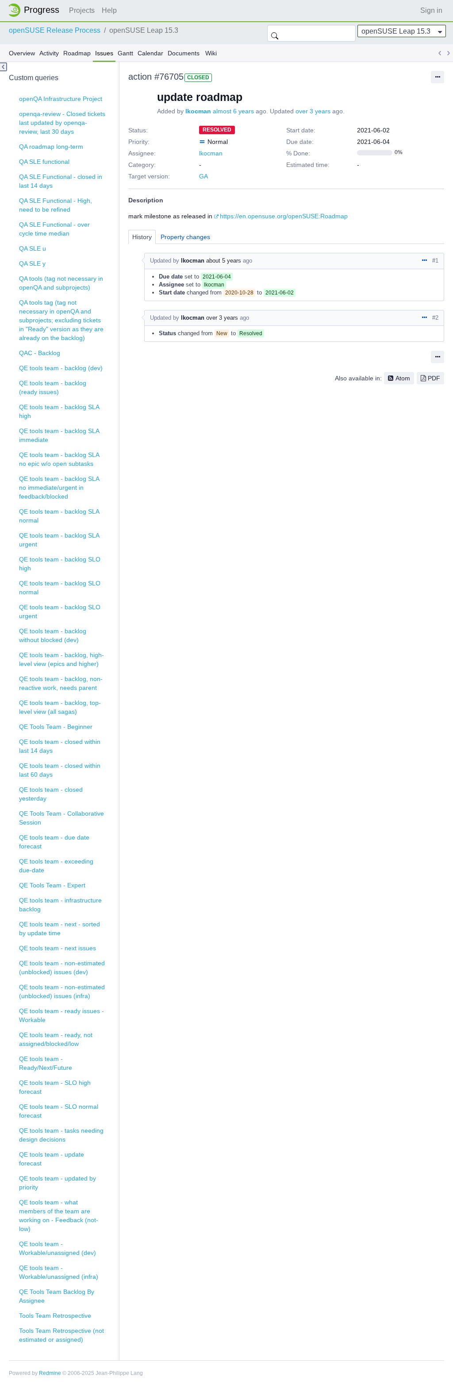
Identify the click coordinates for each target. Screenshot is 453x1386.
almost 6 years (233, 111)
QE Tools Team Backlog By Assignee (56, 1296)
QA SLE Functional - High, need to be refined (55, 205)
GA (203, 176)
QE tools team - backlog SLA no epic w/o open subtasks (59, 459)
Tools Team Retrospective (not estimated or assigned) (61, 1335)
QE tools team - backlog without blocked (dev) (52, 635)
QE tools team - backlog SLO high (59, 564)
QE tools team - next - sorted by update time (59, 929)
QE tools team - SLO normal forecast (58, 1111)
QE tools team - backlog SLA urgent (59, 540)
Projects (82, 10)
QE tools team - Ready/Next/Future (45, 1063)
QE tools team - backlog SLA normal (59, 516)
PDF (434, 378)
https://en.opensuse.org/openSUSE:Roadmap (284, 216)
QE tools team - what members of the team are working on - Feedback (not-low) (58, 1215)
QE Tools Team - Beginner (55, 726)
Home (36, 10)
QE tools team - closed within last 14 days (59, 746)
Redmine (50, 1373)
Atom (402, 378)
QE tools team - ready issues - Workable (61, 1015)
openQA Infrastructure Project (60, 98)
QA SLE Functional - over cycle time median (54, 229)
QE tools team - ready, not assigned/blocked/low (55, 1039)
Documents (184, 53)
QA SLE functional (44, 161)
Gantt (125, 53)
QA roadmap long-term (51, 146)
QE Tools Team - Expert (52, 885)
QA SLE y (32, 263)
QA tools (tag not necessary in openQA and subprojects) (61, 283)
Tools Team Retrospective (55, 1315)
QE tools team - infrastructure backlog (60, 905)
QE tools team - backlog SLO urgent (59, 611)
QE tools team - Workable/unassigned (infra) (58, 1272)
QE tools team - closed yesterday (51, 794)
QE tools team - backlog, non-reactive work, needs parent (61, 683)
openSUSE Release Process (54, 30)
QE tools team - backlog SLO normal (59, 588)
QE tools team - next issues (57, 948)
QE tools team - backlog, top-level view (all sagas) (60, 707)
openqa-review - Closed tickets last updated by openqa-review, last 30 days (62, 122)
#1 (435, 260)
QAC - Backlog (39, 352)
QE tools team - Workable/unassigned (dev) (57, 1248)
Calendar (150, 53)
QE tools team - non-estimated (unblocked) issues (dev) (62, 968)
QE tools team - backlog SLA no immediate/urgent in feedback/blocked (59, 487)
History (142, 236)
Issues (104, 53)
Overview (22, 53)
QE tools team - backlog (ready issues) (52, 387)
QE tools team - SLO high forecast (55, 1087)
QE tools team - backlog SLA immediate (59, 435)
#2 (435, 317)
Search (274, 33)
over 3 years (313, 111)
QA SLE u (32, 248)
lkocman (198, 111)
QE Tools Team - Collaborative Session (61, 818)
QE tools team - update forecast (51, 1159)
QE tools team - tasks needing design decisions (61, 1135)
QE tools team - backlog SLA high (59, 411)
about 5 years (223, 260)
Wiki (211, 53)
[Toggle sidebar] (3, 66)
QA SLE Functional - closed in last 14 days (60, 181)
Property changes (185, 236)
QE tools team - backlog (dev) (61, 368)
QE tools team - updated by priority (57, 1183)
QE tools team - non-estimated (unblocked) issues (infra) (62, 991)
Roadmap (77, 53)
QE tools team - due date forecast (54, 842)
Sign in (431, 10)
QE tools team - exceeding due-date (56, 866)
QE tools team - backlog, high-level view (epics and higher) (61, 659)
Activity (49, 53)
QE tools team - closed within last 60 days (59, 770)
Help (109, 10)
